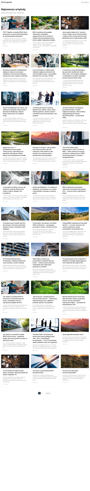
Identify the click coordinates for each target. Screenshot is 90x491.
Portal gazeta (6, 2)
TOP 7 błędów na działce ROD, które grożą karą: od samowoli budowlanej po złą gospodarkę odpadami (15, 34)
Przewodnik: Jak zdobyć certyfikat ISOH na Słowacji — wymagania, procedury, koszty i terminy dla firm (45, 225)
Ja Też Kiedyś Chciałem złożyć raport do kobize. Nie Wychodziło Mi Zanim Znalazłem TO (15, 372)
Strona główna (85, 2)
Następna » (48, 393)
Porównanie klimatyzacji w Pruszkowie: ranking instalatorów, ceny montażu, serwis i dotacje (14, 261)
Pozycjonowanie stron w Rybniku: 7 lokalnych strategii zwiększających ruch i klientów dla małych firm (75, 261)
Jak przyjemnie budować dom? (73, 334)
